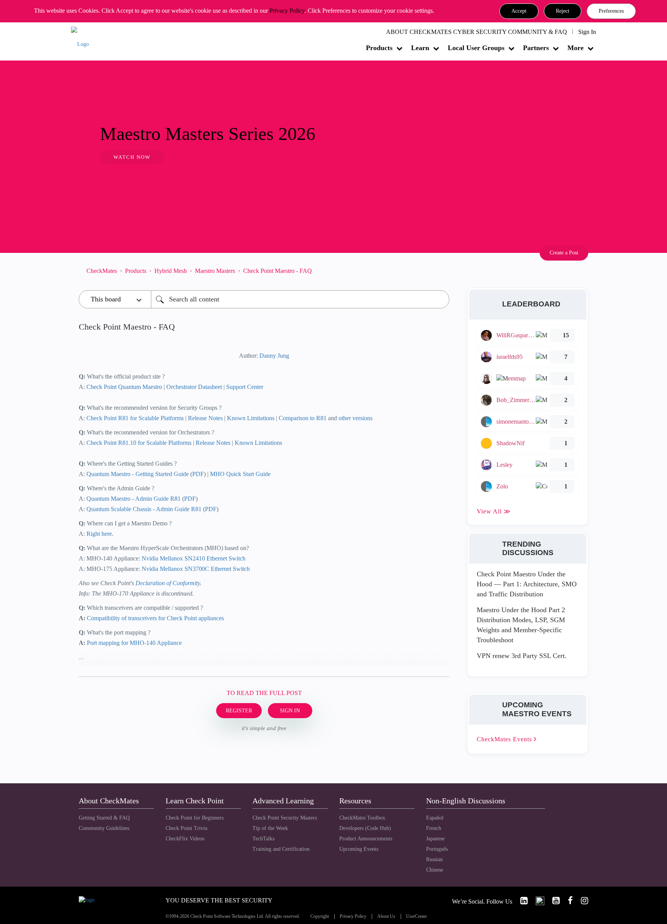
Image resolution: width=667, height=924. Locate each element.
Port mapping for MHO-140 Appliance (134, 643)
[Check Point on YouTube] (553, 900)
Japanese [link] (435, 839)
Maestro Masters (215, 271)
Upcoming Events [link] (358, 849)
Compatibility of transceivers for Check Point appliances (155, 618)
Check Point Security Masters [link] (284, 818)
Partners (536, 48)
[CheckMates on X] (536, 900)
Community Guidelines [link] (104, 828)
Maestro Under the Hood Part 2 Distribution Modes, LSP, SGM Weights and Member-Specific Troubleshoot (521, 624)
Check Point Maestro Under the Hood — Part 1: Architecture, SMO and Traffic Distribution (527, 583)
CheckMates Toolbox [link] (362, 818)
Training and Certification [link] (281, 849)
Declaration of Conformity (167, 583)
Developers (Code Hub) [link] (365, 828)
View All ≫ (494, 511)
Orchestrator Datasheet (194, 387)
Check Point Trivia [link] (186, 828)
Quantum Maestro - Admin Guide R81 (133, 498)
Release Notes (205, 418)
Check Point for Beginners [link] (194, 818)
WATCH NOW (132, 157)
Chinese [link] (434, 870)
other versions (355, 418)
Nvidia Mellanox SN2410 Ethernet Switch (193, 558)
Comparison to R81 (303, 418)
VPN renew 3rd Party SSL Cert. (522, 656)
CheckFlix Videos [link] (185, 839)
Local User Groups (476, 48)
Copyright (319, 916)
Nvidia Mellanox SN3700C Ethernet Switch (196, 569)
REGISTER (239, 711)
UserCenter (416, 916)
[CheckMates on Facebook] (567, 900)
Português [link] (437, 849)
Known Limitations (250, 418)
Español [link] (435, 818)
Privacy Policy (287, 10)
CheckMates (101, 271)
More (575, 48)
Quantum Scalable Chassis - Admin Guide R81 (143, 509)
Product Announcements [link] (365, 839)
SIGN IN (290, 711)
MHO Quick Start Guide (240, 474)
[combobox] (300, 299)
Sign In (587, 32)
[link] (521, 900)
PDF (198, 474)
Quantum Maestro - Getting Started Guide (137, 474)
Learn (420, 48)
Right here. (99, 533)
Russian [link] (434, 859)
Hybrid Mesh (170, 271)
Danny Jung (274, 355)
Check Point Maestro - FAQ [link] (277, 271)
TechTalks (263, 839)
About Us (386, 916)
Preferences (611, 11)
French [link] (433, 828)
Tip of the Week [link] (270, 828)
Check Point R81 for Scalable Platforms (135, 418)
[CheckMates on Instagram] (581, 900)
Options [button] (439, 270)
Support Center (244, 387)
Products (379, 48)
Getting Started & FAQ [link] (104, 818)
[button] (518, 11)
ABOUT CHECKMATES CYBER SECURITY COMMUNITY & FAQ (476, 32)
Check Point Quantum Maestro (124, 387)
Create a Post (564, 253)
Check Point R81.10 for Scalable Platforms (138, 442)
